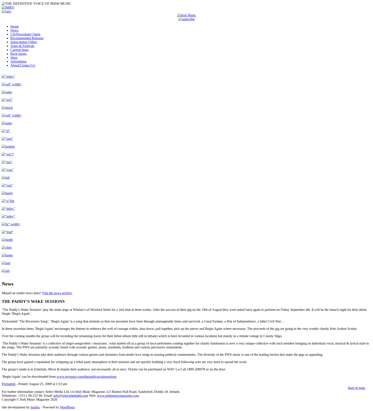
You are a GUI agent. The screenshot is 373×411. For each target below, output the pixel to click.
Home (14, 26)
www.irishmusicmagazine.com (118, 395)
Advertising (18, 61)
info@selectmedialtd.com (71, 395)
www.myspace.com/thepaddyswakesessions (87, 376)
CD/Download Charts (25, 34)
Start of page (357, 388)
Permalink (9, 384)
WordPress (67, 407)
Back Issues (18, 53)
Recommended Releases (27, 38)
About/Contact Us (22, 65)
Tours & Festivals (22, 46)
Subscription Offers (23, 42)
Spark (35, 407)
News (14, 30)
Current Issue (19, 50)
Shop (13, 57)
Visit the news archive (57, 293)
